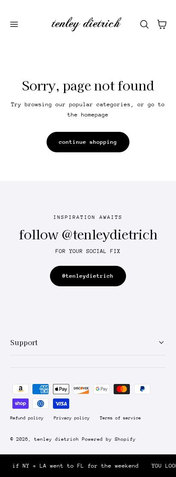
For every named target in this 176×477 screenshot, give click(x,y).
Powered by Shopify (109, 439)
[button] (13, 24)
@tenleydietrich (88, 276)
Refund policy (27, 418)
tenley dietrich (56, 439)
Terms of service (120, 418)
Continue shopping (88, 142)
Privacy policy (72, 418)
